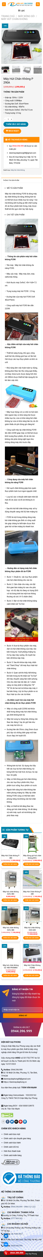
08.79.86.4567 (17, 1234)
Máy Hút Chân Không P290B (32, 966)
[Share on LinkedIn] (25, 1122)
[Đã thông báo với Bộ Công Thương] (21, 1178)
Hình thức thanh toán (12, 1151)
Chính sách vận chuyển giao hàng (17, 1138)
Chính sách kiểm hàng (13, 1155)
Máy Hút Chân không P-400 (10, 856)
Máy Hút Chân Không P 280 (32, 893)
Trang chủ (8, 16)
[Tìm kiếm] (38, 4)
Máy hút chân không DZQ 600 (32, 929)
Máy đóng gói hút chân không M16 (32, 856)
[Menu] (4, 4)
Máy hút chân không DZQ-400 (11, 893)
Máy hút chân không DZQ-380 (11, 929)
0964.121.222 (30, 1207)
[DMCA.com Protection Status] (7, 1115)
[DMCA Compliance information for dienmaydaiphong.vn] (10, 1162)
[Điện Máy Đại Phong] (20, 4)
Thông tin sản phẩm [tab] (11, 180)
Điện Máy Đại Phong (29, 1254)
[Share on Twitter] (12, 1122)
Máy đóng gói (26, 16)
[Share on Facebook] (8, 1122)
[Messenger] (6, 1236)
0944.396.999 (18, 146)
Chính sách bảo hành (12, 1143)
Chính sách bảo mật (12, 1134)
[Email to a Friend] (16, 1122)
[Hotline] (6, 1253)
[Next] (38, 43)
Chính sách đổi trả (11, 1147)
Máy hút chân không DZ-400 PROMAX (11, 966)
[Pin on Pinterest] (21, 1122)
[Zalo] (6, 1244)
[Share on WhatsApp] (3, 1122)
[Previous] (5, 43)
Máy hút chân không (14, 19)
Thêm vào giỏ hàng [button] (10, 864)
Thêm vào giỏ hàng (16, 124)
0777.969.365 (16, 1218)
